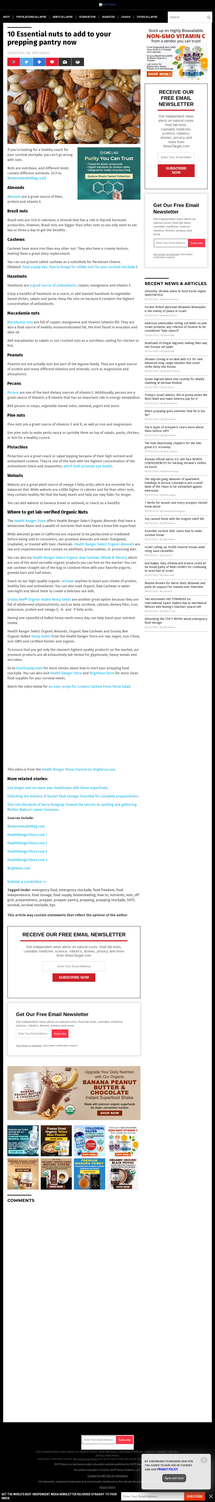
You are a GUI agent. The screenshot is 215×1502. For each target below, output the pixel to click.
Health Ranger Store (30, 521)
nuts (129, 895)
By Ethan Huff (167, 335)
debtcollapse (63, 16)
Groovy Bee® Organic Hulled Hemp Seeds (39, 599)
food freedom (103, 890)
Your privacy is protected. (29, 1045)
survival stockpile (34, 905)
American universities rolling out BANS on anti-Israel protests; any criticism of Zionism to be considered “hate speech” (176, 327)
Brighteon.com (18, 868)
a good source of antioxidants (53, 285)
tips (52, 905)
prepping (87, 900)
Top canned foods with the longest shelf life (174, 519)
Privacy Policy (107, 1487)
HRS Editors (41, 53)
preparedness (26, 900)
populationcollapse (31, 16)
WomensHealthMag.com (26, 178)
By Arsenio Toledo (170, 371)
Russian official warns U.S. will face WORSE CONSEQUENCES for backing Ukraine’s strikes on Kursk (175, 463)
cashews (67, 581)
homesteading (84, 895)
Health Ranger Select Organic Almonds (104, 544)
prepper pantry (66, 900)
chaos (125, 16)
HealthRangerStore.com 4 (27, 860)
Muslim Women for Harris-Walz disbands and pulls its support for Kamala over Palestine (175, 585)
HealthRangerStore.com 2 (27, 843)
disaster (108, 16)
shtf (6, 16)
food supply (62, 895)
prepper (45, 900)
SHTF (130, 900)
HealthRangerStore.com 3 (27, 851)
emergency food (44, 890)
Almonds (14, 197)
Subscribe (195, 1496)
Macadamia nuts (20, 322)
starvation (87, 16)
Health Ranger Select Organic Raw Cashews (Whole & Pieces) (79, 558)
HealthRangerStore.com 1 (27, 835)
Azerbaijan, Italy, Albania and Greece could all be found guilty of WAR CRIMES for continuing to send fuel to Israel (175, 567)
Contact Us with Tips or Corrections (108, 1475)
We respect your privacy (85, 1459)
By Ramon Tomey (169, 299)
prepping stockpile (110, 900)
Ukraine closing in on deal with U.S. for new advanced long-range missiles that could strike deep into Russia (174, 363)
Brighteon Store (102, 673)
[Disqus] (73, 1258)
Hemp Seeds (41, 636)
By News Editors (168, 315)
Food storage (42, 895)
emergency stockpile (75, 890)
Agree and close (174, 1478)
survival (13, 905)
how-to (102, 895)
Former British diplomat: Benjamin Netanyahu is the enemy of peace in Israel (175, 309)
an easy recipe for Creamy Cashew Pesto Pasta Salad (89, 687)
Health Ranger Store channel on (78, 769)
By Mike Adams (168, 495)
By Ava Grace (167, 387)
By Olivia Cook (167, 611)
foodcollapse (147, 16)
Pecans (13, 392)
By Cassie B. (166, 555)
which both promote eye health (87, 466)
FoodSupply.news (29, 668)
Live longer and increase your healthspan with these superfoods (57, 788)
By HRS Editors (168, 419)
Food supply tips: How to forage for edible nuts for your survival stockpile (78, 267)
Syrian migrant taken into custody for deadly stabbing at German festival (174, 381)
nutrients (117, 895)
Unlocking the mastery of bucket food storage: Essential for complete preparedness (72, 796)
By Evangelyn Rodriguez (172, 511)
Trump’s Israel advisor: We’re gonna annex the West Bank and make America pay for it (176, 397)
